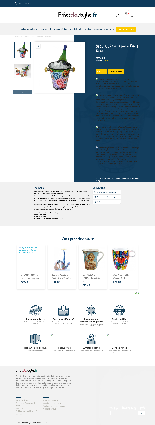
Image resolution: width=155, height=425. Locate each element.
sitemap (19, 414)
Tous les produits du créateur (107, 192)
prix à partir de (63, 276)
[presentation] (135, 293)
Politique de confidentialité (26, 411)
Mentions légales (22, 400)
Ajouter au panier (116, 71)
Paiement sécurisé (50, 400)
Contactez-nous (49, 409)
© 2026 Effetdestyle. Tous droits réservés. (32, 423)
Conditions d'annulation (52, 403)
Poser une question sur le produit (108, 197)
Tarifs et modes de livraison (54, 406)
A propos (19, 408)
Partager (100, 202)
